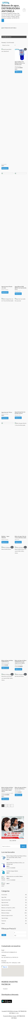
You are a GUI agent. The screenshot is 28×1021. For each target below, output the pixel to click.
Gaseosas (3, 920)
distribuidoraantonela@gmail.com (9, 952)
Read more (5, 168)
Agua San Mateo (5, 905)
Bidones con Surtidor (6, 910)
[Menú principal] (2, 20)
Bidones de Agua (5, 912)
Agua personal (4, 902)
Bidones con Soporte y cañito (8, 907)
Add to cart (18, 71)
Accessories (4, 894)
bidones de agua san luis (7, 915)
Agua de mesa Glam (5, 899)
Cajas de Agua (4, 918)
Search (23, 846)
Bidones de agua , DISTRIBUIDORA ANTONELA (10, 8)
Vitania (3, 923)
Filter (4, 934)
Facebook (5, 988)
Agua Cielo (3, 897)
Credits (17, 1013)
